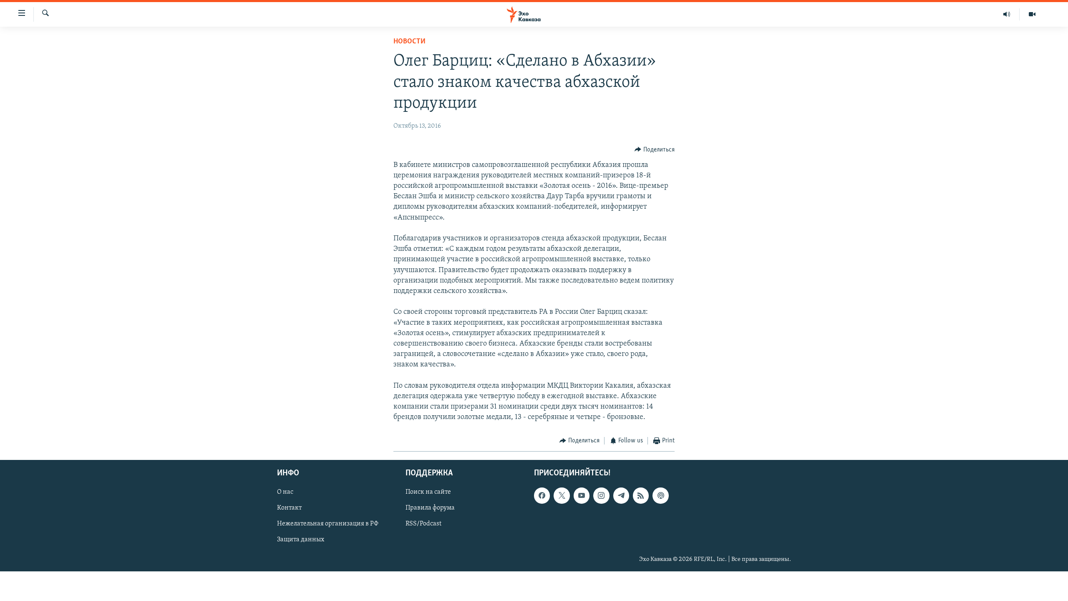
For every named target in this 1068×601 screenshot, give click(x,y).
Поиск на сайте (428, 492)
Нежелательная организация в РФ (327, 523)
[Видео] (1032, 14)
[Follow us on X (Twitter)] (561, 495)
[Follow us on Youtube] (581, 495)
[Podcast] (660, 495)
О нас (285, 492)
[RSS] (641, 495)
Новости (409, 41)
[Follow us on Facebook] (542, 495)
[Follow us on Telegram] (621, 495)
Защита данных (300, 539)
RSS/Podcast (423, 523)
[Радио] (1007, 14)
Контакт (289, 508)
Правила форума (430, 508)
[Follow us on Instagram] (601, 495)
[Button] (655, 149)
